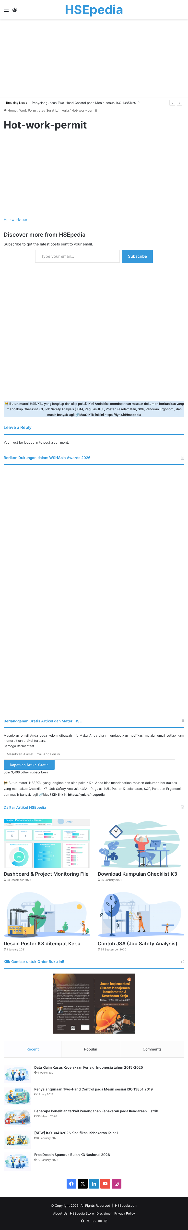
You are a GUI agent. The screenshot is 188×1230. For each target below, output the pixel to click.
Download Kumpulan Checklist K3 (137, 874)
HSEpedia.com (126, 1205)
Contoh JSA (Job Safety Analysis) (137, 944)
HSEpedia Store (82, 1213)
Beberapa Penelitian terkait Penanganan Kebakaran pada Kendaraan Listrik (96, 1111)
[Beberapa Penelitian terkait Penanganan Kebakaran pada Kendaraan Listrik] (17, 1118)
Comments (152, 1049)
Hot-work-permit (18, 219)
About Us (60, 1213)
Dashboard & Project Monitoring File (46, 874)
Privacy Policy (124, 1213)
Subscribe (137, 256)
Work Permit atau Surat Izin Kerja (44, 110)
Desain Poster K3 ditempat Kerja (42, 944)
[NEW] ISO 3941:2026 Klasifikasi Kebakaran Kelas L (76, 1133)
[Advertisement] (94, 58)
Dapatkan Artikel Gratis (29, 765)
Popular (90, 1049)
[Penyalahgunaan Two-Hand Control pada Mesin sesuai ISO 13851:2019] (17, 1096)
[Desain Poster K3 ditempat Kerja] (47, 913)
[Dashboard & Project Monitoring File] (47, 843)
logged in (31, 442)
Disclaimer (104, 1213)
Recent (32, 1049)
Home (12, 110)
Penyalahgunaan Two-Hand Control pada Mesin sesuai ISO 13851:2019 (93, 1089)
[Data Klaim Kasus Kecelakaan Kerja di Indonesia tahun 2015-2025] (17, 1074)
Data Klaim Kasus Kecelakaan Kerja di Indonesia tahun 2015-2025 (88, 1067)
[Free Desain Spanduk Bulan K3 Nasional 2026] (17, 1161)
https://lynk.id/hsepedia (123, 415)
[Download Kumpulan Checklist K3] (141, 843)
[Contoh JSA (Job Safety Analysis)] (141, 913)
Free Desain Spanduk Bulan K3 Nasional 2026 (72, 1155)
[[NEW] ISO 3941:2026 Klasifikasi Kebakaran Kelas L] (17, 1139)
